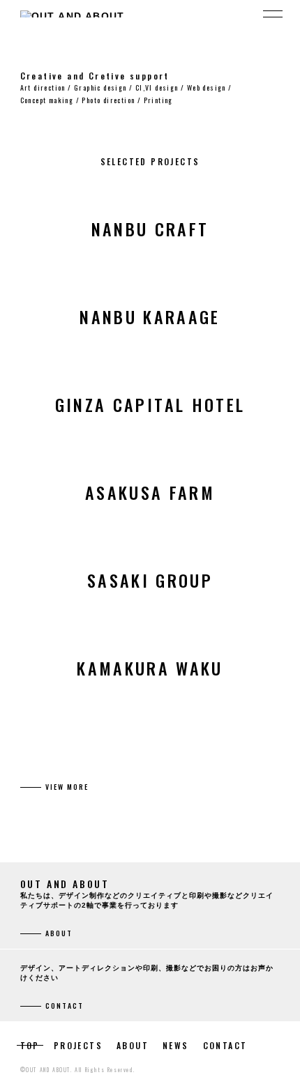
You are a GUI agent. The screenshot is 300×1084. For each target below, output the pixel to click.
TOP (30, 1045)
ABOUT (133, 1045)
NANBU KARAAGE (150, 316)
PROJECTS (78, 1045)
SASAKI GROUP (150, 580)
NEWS (176, 1045)
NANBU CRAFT (150, 228)
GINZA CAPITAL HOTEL (150, 404)
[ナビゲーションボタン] (273, 14)
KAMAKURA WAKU (150, 667)
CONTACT (225, 1045)
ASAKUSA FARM (150, 492)
